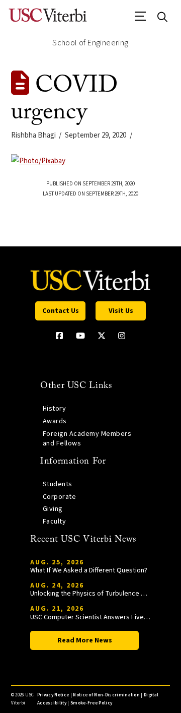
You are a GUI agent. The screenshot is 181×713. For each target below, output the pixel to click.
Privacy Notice (53, 695)
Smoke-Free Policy (91, 703)
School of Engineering (90, 42)
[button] (140, 19)
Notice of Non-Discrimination (106, 695)
